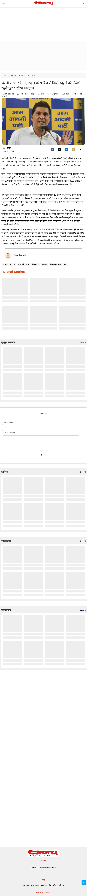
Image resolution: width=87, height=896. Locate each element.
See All (83, 342)
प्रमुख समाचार (8, 342)
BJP (65, 264)
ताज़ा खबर (26, 885)
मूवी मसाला (62, 885)
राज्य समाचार (35, 885)
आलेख (4, 471)
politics (44, 264)
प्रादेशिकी (6, 610)
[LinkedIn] (66, 149)
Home (5, 76)
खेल (49, 885)
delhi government (55, 264)
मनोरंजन (44, 885)
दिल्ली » (21, 76)
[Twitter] (59, 149)
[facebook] (52, 149)
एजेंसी (9, 148)
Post (46, 455)
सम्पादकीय (6, 541)
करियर (55, 885)
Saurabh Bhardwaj (9, 264)
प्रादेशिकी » (14, 76)
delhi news (35, 264)
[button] (3, 5)
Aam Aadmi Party (23, 264)
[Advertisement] (43, 22)
